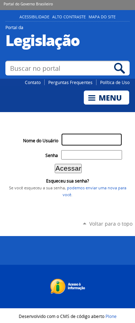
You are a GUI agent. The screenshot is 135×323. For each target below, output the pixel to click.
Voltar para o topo (110, 223)
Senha (51, 155)
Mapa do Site (102, 16)
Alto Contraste (69, 16)
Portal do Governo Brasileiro (28, 3)
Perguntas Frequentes (70, 82)
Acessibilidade (34, 16)
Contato (33, 82)
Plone (111, 316)
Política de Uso (115, 82)
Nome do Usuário (40, 141)
